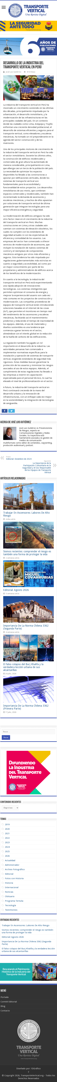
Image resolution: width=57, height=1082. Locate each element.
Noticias (9, 892)
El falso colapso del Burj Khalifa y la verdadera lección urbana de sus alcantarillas (23, 667)
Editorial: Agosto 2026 (16, 590)
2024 (7, 847)
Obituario (9, 896)
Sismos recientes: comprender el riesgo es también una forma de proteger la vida (27, 553)
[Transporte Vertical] (28, 10)
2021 (7, 833)
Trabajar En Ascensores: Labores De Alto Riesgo (25, 925)
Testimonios (11, 910)
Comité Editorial (9, 1001)
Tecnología (10, 905)
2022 (7, 838)
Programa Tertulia (14, 901)
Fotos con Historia (14, 878)
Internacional (11, 887)
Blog (3, 1006)
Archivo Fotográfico (15, 869)
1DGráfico (36, 1068)
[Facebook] (28, 1072)
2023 (7, 842)
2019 (7, 824)
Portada (4, 997)
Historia (9, 883)
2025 (7, 851)
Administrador (12, 865)
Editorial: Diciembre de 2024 (18, 458)
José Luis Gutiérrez (13, 72)
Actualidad (10, 860)
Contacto (5, 1010)
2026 (7, 856)
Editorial (9, 874)
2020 (7, 829)
